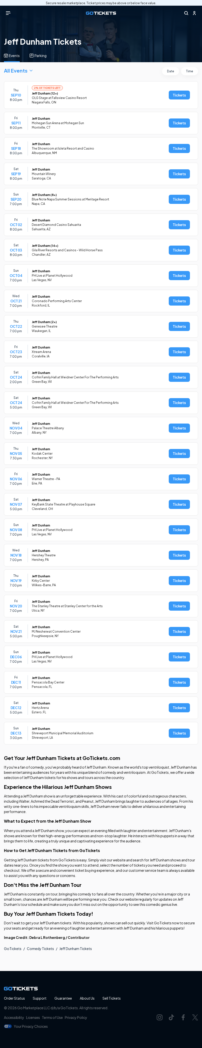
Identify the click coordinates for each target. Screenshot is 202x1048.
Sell (111, 998)
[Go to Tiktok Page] (171, 1017)
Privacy (76, 1017)
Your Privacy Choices (31, 1026)
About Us (87, 998)
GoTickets (12, 948)
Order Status (14, 998)
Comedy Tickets (40, 948)
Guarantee (63, 998)
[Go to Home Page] (101, 13)
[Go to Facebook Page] (183, 1017)
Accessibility (14, 1017)
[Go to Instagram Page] (160, 1017)
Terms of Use (52, 1017)
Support (40, 998)
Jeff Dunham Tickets (75, 948)
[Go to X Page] (195, 1017)
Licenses (33, 1017)
